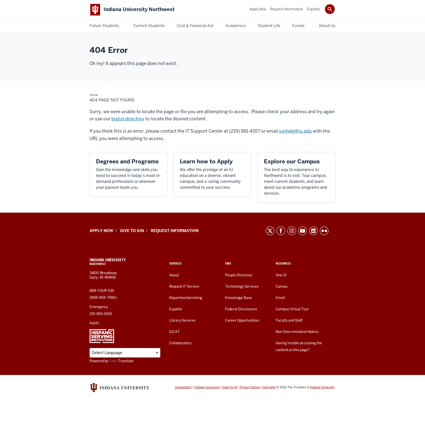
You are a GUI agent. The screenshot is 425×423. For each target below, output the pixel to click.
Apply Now (101, 230)
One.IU (281, 275)
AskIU (94, 323)
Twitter (270, 230)
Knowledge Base (238, 298)
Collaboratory (180, 343)
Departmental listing (185, 298)
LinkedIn (313, 230)
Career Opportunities (242, 320)
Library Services (182, 320)
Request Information (174, 230)
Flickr (324, 230)
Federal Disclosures (241, 309)
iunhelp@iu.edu (295, 131)
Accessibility (183, 387)
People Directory (238, 275)
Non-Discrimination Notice (297, 331)
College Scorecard (207, 387)
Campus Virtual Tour (292, 309)
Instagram (291, 230)
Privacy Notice (250, 387)
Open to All (229, 387)
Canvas (282, 286)
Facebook (280, 230)
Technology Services (241, 286)
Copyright (269, 387)
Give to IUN (132, 230)
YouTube (302, 230)
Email (280, 298)
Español (175, 309)
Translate (126, 361)
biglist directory (127, 119)
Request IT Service (184, 286)
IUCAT (174, 331)
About (174, 275)
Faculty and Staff (289, 320)
